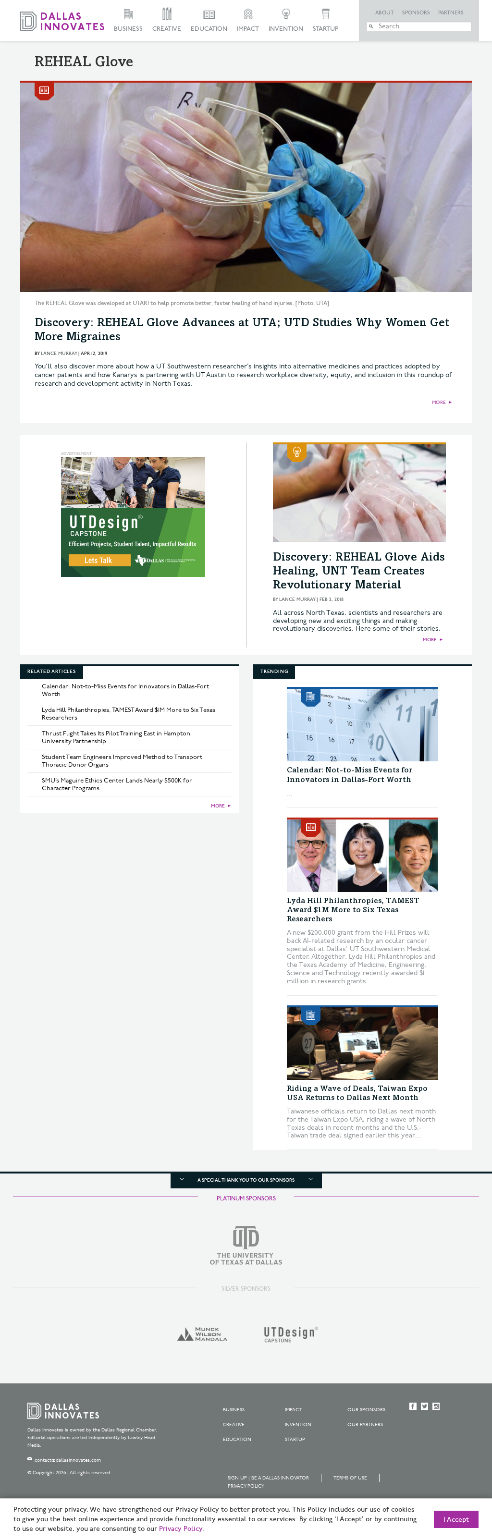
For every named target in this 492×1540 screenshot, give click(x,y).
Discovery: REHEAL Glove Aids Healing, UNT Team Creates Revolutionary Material (359, 572)
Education (209, 29)
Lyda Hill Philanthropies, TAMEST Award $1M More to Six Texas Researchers (128, 713)
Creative (166, 29)
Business (128, 29)
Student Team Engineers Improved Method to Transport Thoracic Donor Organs (122, 761)
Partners (451, 13)
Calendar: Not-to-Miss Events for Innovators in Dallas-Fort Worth (125, 690)
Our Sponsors (366, 1410)
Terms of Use (350, 1478)
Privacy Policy (246, 1486)
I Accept (456, 1520)
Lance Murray (59, 353)
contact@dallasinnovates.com (68, 1460)
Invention (286, 29)
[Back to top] (454, 1479)
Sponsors (416, 13)
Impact (248, 29)
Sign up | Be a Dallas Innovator (268, 1478)
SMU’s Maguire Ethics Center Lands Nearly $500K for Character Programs (117, 784)
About (384, 13)
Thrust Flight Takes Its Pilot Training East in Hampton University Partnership (116, 737)
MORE (439, 402)
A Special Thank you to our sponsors (246, 1180)
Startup (325, 29)
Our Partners (365, 1425)
